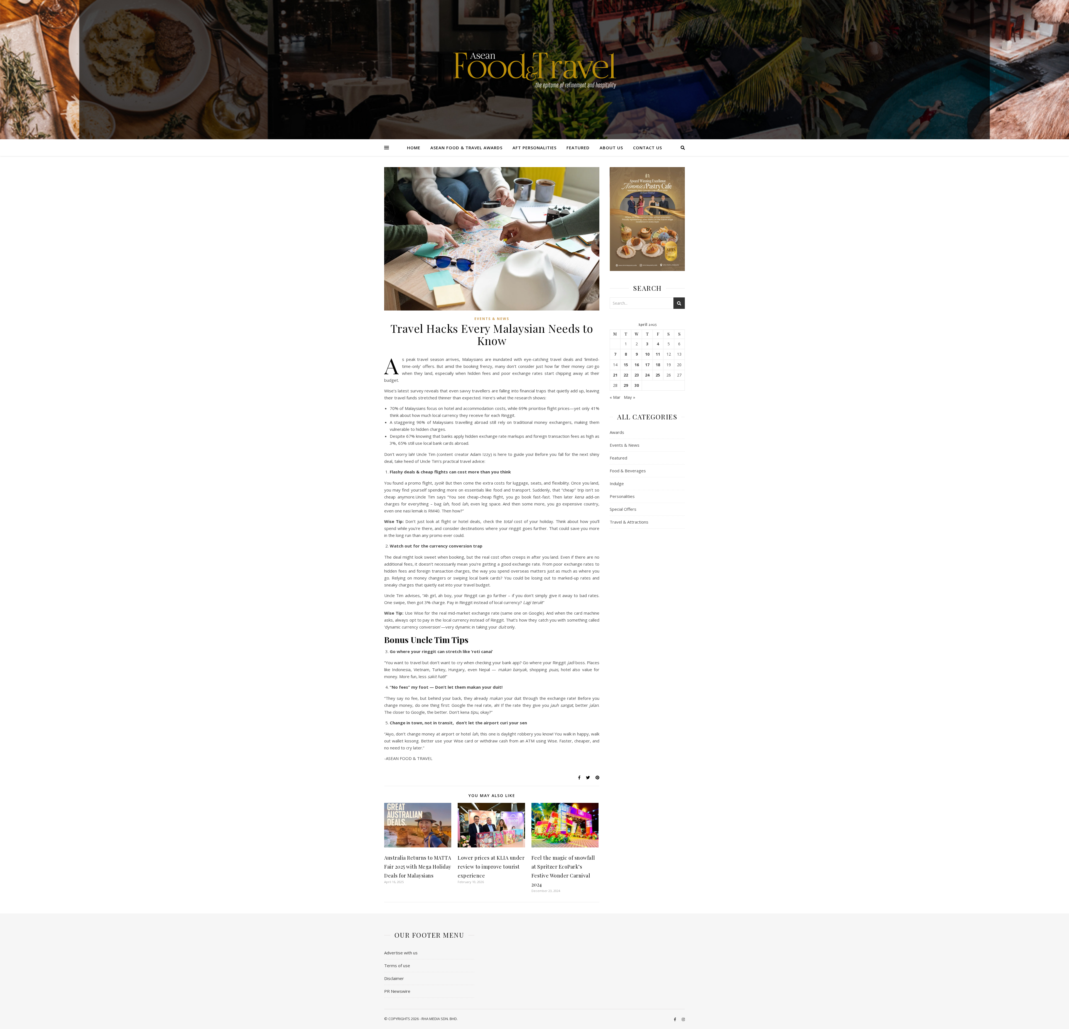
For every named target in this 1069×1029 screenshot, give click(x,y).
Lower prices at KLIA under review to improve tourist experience (491, 866)
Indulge (617, 483)
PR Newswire (397, 991)
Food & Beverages (628, 470)
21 (615, 375)
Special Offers (623, 509)
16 (636, 365)
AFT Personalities (534, 147)
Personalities (622, 496)
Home (413, 147)
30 (636, 385)
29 (626, 385)
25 (658, 375)
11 (658, 354)
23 (636, 375)
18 (658, 365)
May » (629, 397)
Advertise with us (401, 952)
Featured (578, 147)
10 (647, 354)
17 (647, 365)
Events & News (491, 318)
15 (626, 365)
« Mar (615, 397)
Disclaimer (394, 978)
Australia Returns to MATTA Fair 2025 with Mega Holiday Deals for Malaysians (417, 866)
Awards (617, 432)
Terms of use (397, 965)
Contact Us (647, 147)
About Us (611, 147)
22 (626, 375)
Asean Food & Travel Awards (466, 147)
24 (647, 375)
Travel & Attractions (629, 522)
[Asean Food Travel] (534, 67)
